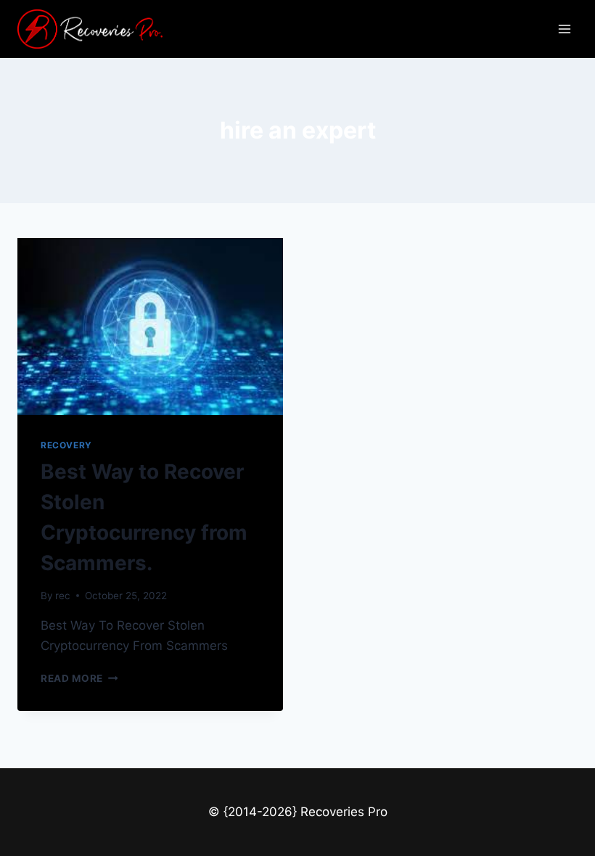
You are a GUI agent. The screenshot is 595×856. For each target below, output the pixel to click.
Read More (79, 678)
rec (62, 595)
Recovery (66, 445)
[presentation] (150, 326)
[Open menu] (564, 28)
